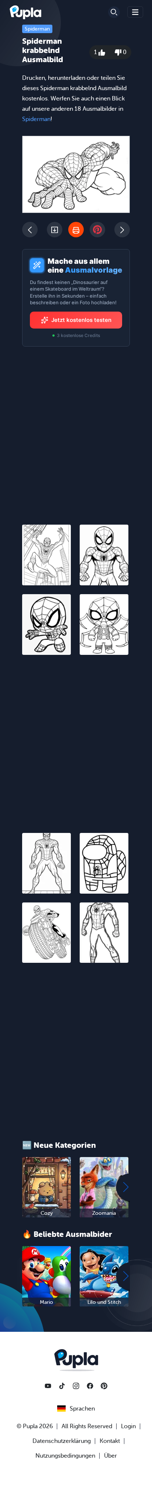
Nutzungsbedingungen (65, 1455)
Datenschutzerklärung (61, 1441)
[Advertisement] (76, 739)
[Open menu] (135, 12)
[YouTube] (48, 1386)
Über (110, 1455)
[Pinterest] (104, 1386)
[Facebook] (90, 1386)
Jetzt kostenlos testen (81, 319)
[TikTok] (62, 1386)
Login (128, 1426)
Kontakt (110, 1441)
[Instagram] (76, 1386)
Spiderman (37, 29)
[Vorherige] (30, 229)
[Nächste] (122, 229)
